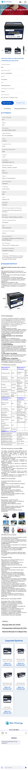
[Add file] (2, 767)
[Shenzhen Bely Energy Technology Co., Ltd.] (6, 2)
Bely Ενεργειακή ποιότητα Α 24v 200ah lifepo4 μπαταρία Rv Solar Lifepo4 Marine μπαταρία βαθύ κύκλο (20, 684)
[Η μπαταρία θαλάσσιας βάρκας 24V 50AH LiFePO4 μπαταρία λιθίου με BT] (14, 30)
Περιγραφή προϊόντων (21, 108)
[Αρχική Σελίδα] (14, 725)
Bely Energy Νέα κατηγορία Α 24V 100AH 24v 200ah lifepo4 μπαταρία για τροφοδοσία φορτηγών (21, 660)
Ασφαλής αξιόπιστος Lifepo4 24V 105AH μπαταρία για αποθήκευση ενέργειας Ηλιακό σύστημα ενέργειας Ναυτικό (7, 660)
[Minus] (26, 733)
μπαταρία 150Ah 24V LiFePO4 (11, 624)
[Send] (26, 767)
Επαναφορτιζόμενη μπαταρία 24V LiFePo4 (15, 628)
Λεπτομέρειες (7, 108)
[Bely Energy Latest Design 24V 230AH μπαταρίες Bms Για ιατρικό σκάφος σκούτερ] (7, 674)
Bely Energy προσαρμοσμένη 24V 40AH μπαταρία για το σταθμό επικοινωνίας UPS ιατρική (7, 708)
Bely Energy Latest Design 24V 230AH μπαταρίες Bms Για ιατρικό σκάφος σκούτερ (7, 684)
